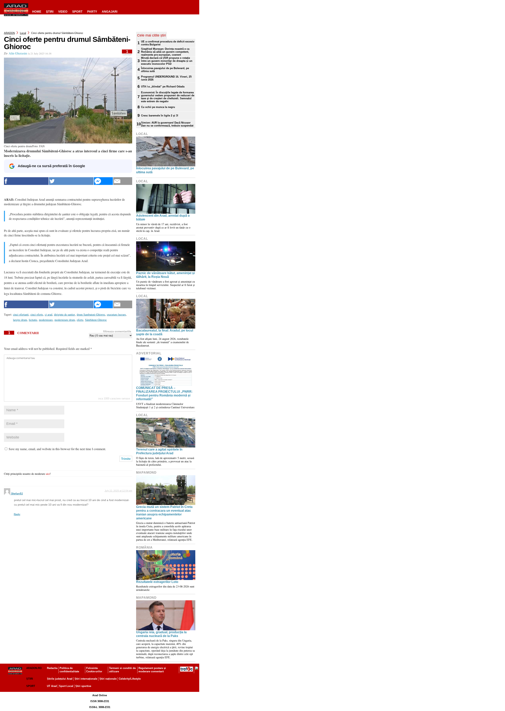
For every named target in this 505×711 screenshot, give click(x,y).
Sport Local (66, 686)
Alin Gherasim (18, 53)
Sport (77, 11)
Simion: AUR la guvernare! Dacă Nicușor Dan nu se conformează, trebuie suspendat (167, 124)
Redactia (52, 668)
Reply (17, 514)
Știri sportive (83, 686)
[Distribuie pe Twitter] (71, 181)
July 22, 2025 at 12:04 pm (118, 490)
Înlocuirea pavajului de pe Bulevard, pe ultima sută (165, 70)
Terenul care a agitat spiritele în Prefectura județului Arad (159, 451)
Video (62, 11)
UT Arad (52, 686)
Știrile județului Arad (59, 678)
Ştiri (49, 11)
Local (23, 33)
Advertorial (149, 353)
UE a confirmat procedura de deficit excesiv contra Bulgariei (167, 43)
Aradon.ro (34, 668)
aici (48, 474)
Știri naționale (108, 678)
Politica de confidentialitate (69, 670)
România (144, 547)
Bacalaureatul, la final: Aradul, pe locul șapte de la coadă (164, 332)
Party (92, 11)
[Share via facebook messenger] (103, 181)
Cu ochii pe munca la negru (158, 107)
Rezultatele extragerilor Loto (157, 582)
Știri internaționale (86, 678)
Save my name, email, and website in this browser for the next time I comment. (57, 449)
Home (36, 11)
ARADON (9, 33)
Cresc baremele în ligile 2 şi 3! (159, 115)
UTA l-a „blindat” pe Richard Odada (162, 86)
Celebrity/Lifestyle (130, 678)
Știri (29, 678)
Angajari (109, 11)
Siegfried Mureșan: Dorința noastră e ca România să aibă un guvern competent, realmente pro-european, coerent (165, 51)
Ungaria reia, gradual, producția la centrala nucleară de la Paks (161, 634)
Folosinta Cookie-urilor (94, 670)
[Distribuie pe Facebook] (26, 181)
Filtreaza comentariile (117, 331)
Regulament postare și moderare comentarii (152, 670)
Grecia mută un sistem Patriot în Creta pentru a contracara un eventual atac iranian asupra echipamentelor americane (164, 512)
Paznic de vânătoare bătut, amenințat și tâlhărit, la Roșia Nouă (165, 274)
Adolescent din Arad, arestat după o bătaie (163, 217)
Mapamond (146, 472)
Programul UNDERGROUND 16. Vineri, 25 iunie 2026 (166, 78)
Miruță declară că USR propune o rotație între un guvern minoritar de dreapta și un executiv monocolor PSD (166, 60)
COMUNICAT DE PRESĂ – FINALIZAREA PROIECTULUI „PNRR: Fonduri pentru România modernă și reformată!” (164, 393)
